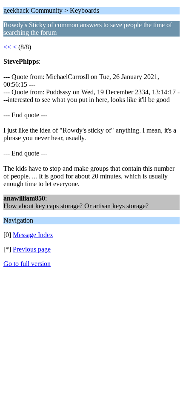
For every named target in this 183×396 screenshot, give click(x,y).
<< (7, 47)
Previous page (32, 249)
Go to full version (27, 263)
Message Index (33, 234)
